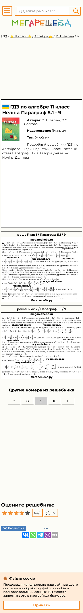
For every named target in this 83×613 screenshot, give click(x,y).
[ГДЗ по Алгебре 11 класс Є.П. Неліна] (10, 129)
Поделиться (16, 528)
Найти (75, 11)
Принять (41, 605)
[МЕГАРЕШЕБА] (41, 23)
